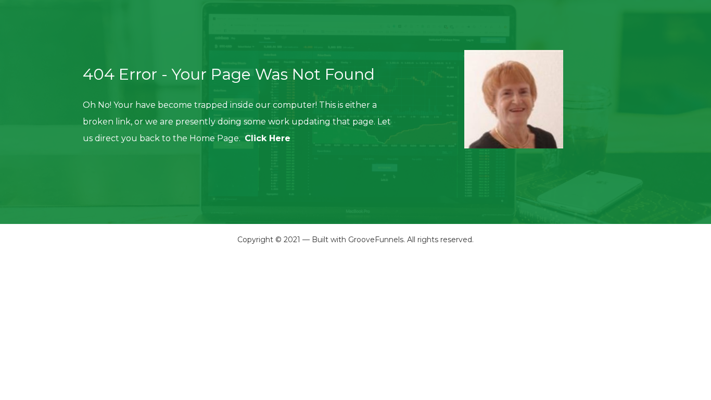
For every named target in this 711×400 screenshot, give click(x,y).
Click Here (267, 138)
